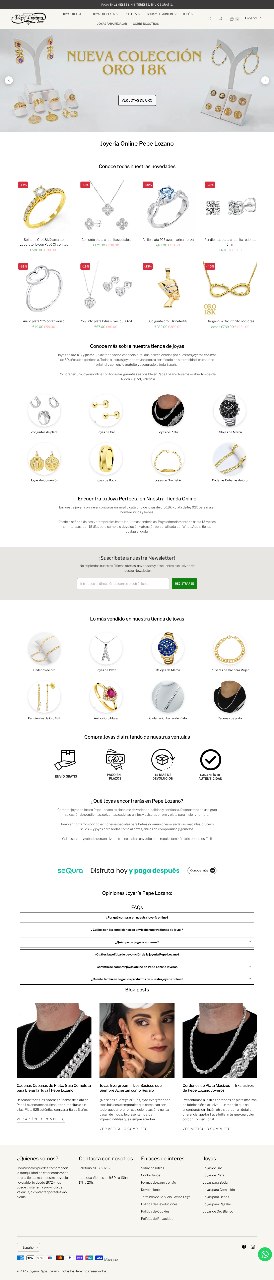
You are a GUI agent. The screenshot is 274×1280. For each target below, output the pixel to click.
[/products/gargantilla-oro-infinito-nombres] (230, 288)
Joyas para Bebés (216, 1197)
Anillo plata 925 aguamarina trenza (168, 240)
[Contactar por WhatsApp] (265, 1254)
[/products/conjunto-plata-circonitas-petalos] (106, 207)
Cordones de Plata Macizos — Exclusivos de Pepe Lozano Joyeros (218, 1088)
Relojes (131, 14)
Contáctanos (150, 1175)
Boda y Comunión (160, 14)
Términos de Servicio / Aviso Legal (166, 1197)
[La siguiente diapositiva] (265, 80)
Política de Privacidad (157, 1219)
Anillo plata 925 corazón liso (44, 321)
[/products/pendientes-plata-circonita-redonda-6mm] (230, 207)
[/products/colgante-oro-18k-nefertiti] (168, 288)
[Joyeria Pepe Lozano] (28, 19)
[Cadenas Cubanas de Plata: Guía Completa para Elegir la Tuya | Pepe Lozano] (54, 1040)
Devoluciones (151, 1190)
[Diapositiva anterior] (9, 80)
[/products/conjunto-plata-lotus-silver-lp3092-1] (106, 288)
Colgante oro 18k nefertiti (168, 321)
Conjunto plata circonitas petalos (106, 240)
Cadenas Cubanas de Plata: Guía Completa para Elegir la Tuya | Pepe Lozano (54, 1088)
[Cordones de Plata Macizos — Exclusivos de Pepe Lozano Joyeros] (220, 1040)
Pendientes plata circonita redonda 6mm (230, 242)
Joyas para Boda (215, 1182)
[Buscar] (209, 19)
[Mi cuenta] (220, 19)
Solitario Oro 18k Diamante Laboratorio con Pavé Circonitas (44, 242)
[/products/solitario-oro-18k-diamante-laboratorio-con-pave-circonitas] (44, 207)
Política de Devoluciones (159, 1204)
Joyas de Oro (72, 14)
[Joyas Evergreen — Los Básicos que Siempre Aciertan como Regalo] (136, 1040)
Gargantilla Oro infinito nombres (230, 321)
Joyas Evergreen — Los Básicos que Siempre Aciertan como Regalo (130, 1088)
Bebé (186, 14)
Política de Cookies (155, 1211)
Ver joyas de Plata (137, 100)
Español (251, 18)
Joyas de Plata (103, 14)
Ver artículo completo (41, 1119)
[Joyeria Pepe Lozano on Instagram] (253, 1246)
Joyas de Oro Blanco (218, 1211)
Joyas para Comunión (219, 1190)
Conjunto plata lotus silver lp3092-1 (106, 321)
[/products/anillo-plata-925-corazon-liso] (44, 288)
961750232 (101, 1168)
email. (23, 1197)
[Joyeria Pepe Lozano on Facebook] (244, 1246)
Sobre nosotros (146, 23)
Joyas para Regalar (112, 23)
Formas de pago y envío (158, 1182)
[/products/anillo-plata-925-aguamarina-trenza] (168, 207)
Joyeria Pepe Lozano (43, 1271)
